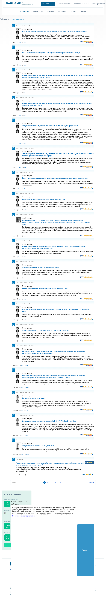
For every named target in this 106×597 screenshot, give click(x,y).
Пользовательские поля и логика (33, 398)
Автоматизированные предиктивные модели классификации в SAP (45, 288)
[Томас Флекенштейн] (17, 399)
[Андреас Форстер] (17, 32)
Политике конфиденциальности (25, 516)
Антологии (62, 11)
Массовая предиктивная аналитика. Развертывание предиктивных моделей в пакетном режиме (54, 32)
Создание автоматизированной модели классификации (40, 267)
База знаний (19, 26)
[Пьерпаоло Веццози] (17, 37)
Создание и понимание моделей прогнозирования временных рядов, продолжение (50, 126)
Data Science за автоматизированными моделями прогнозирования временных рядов (51, 53)
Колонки (73, 11)
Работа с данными (17, 19)
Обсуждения (38, 11)
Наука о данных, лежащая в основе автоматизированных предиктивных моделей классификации (55, 178)
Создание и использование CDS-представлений (38, 446)
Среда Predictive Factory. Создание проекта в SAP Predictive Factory (45, 330)
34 (60, 482)
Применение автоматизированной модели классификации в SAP (44, 199)
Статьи (25, 26)
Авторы (84, 11)
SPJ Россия (31, 26)
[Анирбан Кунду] (17, 401)
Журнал (50, 11)
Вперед (91, 482)
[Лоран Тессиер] (17, 35)
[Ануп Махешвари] (18, 218)
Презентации (19, 459)
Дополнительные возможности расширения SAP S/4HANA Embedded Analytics (49, 421)
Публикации (24, 11)
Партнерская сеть (99, 4)
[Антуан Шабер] (17, 29)
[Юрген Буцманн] (17, 396)
